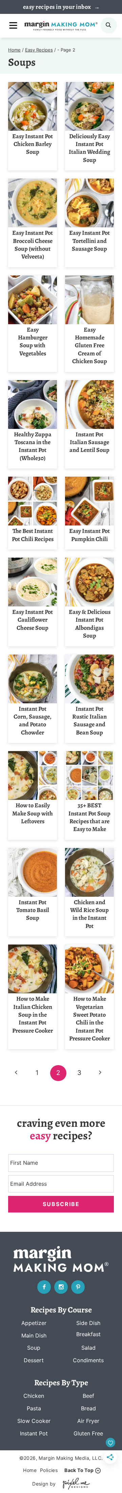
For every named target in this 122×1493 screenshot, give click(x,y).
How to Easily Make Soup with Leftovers (32, 813)
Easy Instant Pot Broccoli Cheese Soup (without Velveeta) (32, 245)
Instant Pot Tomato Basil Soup (32, 910)
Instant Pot (34, 1433)
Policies (49, 1470)
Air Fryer (88, 1420)
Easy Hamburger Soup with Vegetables (32, 341)
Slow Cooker (33, 1420)
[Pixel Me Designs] (74, 1484)
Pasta (34, 1408)
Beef (88, 1395)
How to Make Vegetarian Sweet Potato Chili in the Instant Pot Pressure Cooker (89, 1018)
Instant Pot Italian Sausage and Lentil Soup (89, 442)
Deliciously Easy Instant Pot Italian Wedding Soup (89, 148)
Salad (88, 1347)
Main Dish (33, 1335)
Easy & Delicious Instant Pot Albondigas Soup (89, 624)
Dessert (34, 1360)
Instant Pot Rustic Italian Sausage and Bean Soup (89, 721)
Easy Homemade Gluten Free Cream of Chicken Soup (89, 346)
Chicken (33, 1395)
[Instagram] (61, 1287)
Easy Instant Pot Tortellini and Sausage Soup (89, 241)
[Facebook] (44, 1287)
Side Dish (88, 1323)
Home (30, 1470)
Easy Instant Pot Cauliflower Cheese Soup (32, 620)
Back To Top (79, 1470)
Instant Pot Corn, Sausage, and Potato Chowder (33, 721)
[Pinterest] (78, 1287)
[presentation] (32, 106)
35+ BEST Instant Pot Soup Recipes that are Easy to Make (89, 817)
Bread (88, 1408)
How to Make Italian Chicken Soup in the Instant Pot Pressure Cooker (32, 1015)
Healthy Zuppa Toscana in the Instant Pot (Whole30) (33, 446)
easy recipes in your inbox (58, 7)
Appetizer (33, 1323)
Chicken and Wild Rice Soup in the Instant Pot (89, 914)
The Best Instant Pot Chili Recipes (33, 535)
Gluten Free (88, 1433)
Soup (33, 1347)
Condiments (88, 1360)
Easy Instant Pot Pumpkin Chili (89, 535)
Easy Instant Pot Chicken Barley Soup (32, 144)
